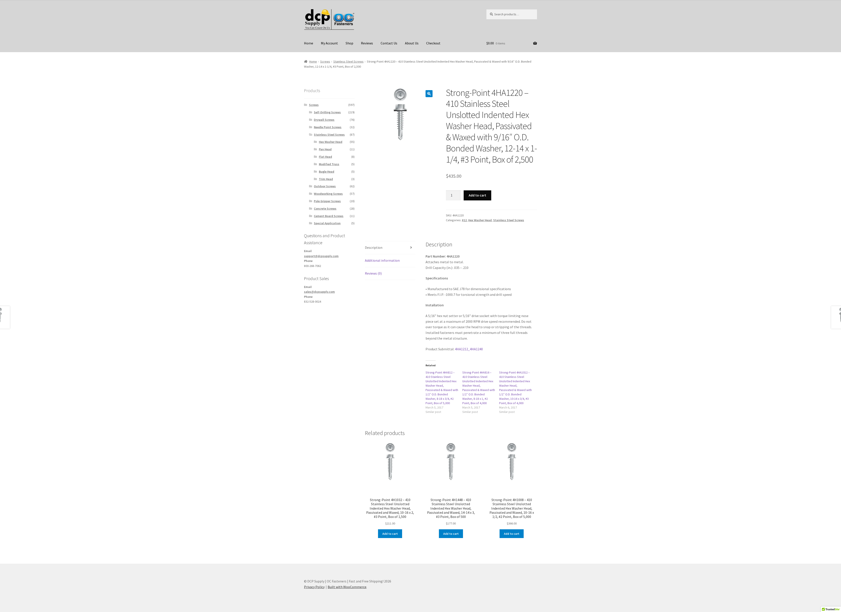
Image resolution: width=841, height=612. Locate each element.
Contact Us (389, 43)
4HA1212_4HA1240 (469, 349)
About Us (412, 43)
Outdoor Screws (325, 186)
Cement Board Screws (328, 216)
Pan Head (325, 149)
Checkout (433, 43)
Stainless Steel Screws (348, 61)
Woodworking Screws (328, 194)
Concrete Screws (325, 208)
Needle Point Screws (327, 127)
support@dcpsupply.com (321, 256)
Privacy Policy (314, 587)
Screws (325, 61)
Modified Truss (329, 164)
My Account (329, 43)
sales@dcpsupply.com (319, 292)
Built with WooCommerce (347, 587)
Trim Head (326, 179)
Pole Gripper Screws (327, 201)
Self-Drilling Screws (327, 112)
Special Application (327, 223)
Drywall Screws (324, 120)
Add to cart (477, 195)
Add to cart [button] (390, 534)
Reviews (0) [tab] (373, 273)
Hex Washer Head (480, 220)
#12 (464, 220)
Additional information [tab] (382, 260)
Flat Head (325, 157)
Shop (349, 43)
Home (308, 43)
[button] (429, 93)
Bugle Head (326, 172)
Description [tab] (373, 247)
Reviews (367, 43)
